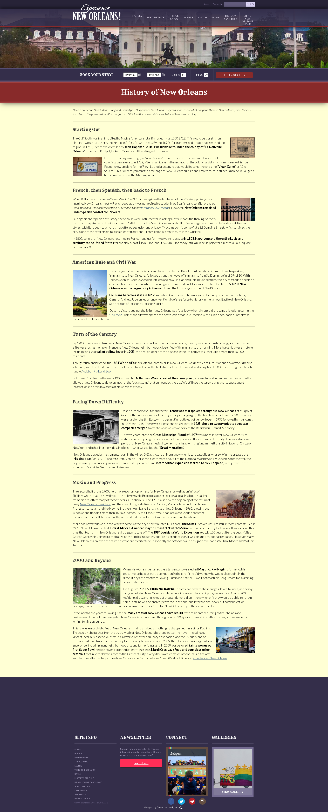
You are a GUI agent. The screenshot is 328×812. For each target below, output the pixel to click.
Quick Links (80, 790)
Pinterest (192, 801)
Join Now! (141, 763)
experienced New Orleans (210, 658)
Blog (215, 17)
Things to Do (174, 17)
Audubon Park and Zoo (96, 371)
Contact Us (217, 4)
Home (206, 4)
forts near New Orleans (155, 208)
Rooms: (199, 75)
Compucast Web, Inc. (168, 807)
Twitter (181, 801)
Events (188, 17)
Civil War (115, 315)
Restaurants (155, 17)
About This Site (82, 786)
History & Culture (230, 17)
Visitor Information (85, 770)
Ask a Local (80, 794)
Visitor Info (202, 19)
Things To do (81, 761)
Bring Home (247, 18)
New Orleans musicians (95, 504)
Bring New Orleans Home (88, 782)
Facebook (171, 801)
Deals (77, 774)
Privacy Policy (82, 798)
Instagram (202, 801)
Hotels (137, 15)
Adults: (176, 75)
